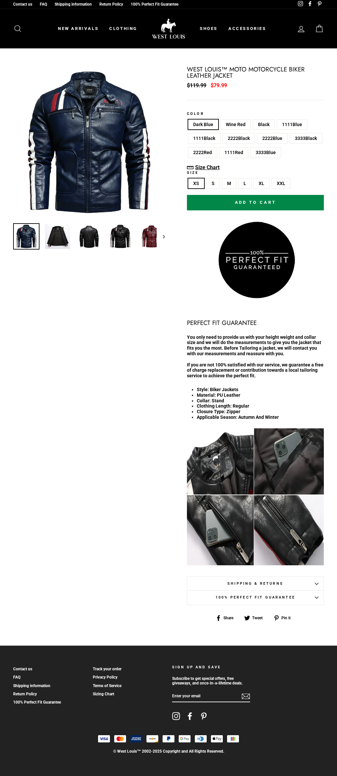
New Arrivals (78, 28)
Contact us (22, 4)
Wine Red (236, 124)
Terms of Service (107, 685)
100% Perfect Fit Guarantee (154, 4)
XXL (281, 183)
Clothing (123, 28)
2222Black (239, 138)
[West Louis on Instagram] (176, 716)
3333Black (306, 138)
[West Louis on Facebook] (190, 716)
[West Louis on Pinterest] (204, 716)
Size (193, 173)
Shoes (209, 28)
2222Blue (272, 138)
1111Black (204, 138)
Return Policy (111, 4)
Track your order (107, 669)
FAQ (43, 4)
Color (195, 114)
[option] (89, 142)
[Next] (161, 236)
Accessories (247, 28)
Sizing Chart (103, 694)
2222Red (202, 152)
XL (261, 183)
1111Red (233, 152)
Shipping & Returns (255, 583)
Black (264, 124)
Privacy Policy (105, 677)
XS (196, 183)
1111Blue (292, 124)
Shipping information (73, 4)
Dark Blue (203, 124)
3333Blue (266, 152)
